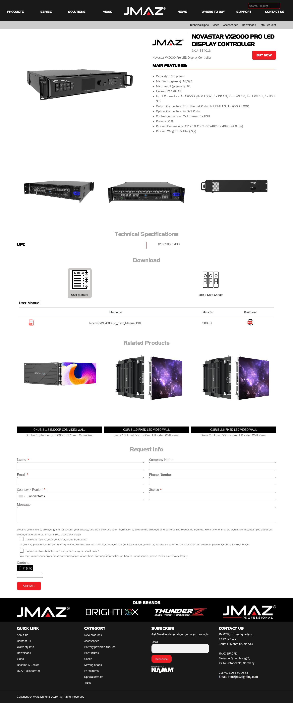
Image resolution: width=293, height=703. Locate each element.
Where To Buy (213, 12)
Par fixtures (91, 671)
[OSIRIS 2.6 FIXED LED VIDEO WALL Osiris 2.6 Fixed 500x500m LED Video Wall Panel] (233, 389)
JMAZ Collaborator (28, 671)
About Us (22, 635)
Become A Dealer (28, 665)
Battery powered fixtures (99, 647)
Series (46, 12)
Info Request (268, 25)
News (182, 12)
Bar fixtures (91, 653)
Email (23, 474)
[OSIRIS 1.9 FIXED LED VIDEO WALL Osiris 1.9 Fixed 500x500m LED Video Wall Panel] (146, 389)
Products (15, 12)
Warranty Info (25, 647)
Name (23, 459)
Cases (88, 659)
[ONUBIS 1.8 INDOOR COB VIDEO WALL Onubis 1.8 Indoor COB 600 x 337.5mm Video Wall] (59, 389)
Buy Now (264, 55)
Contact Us (274, 12)
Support (243, 12)
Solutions (77, 12)
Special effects (93, 677)
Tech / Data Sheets (210, 295)
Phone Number (160, 474)
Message (23, 504)
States (155, 489)
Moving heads (93, 665)
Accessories (230, 25)
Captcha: (24, 562)
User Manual (79, 295)
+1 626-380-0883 (236, 673)
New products (93, 635)
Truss (87, 683)
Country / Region (31, 489)
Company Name (161, 459)
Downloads (249, 25)
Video (107, 12)
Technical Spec (199, 25)
